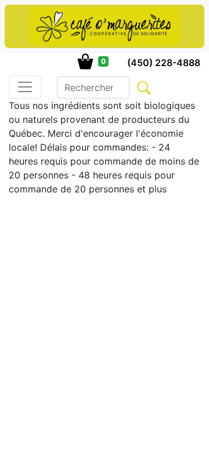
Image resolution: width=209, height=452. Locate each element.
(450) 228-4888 (163, 62)
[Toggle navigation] (25, 87)
